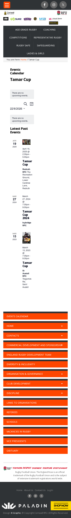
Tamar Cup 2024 (27, 214)
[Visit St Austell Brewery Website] (27, 20)
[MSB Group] (43, 20)
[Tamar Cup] (26, 142)
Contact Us (40, 490)
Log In (50, 490)
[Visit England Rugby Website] (62, 15)
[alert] (22, 119)
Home (19, 490)
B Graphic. (16, 512)
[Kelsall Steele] (55, 19)
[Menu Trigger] (7, 5)
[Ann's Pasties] (35, 19)
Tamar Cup (27, 162)
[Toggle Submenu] (61, 326)
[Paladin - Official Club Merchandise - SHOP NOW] (35, 509)
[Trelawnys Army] (53, 23)
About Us (28, 490)
